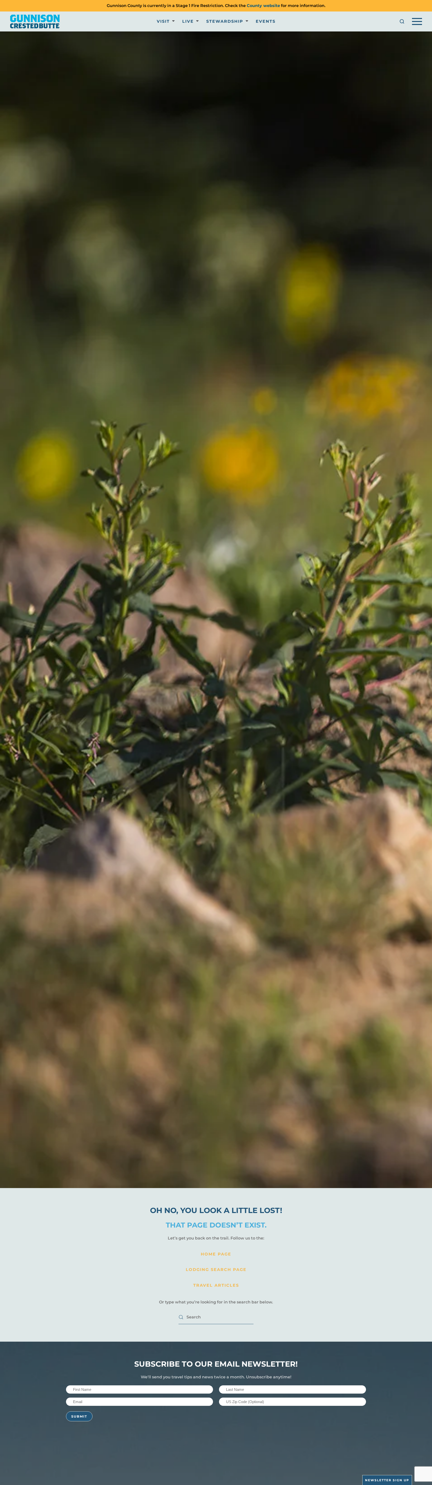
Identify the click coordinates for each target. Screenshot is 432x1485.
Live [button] (188, 21)
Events (266, 21)
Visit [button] (163, 21)
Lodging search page (216, 1269)
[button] (402, 21)
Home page (216, 1254)
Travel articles (216, 1285)
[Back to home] (35, 21)
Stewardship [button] (224, 21)
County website (263, 5)
